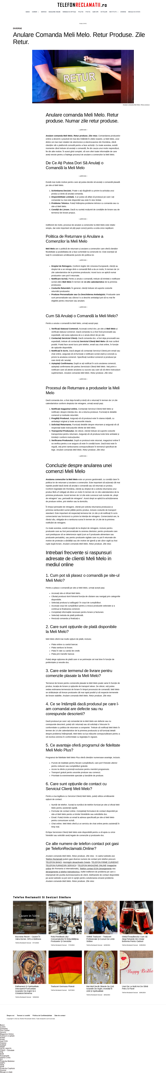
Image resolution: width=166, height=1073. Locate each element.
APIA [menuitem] (2, 1065)
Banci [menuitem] (2, 1025)
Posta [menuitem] (2, 1039)
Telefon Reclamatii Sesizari (23, 943)
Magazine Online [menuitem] (7, 1034)
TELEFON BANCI (54, 862)
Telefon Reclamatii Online (28, 1019)
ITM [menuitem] (1, 1052)
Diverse (123, 12)
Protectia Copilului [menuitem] (7, 1068)
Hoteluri (104, 12)
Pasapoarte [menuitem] (4, 1056)
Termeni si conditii (23, 1015)
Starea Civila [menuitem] (5, 1058)
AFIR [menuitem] (2, 1067)
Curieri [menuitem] (2, 1027)
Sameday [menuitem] (4, 1029)
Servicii (43, 12)
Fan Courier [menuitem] (5, 1030)
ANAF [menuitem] (2, 1047)
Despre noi (10, 1015)
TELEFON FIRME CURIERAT (104, 862)
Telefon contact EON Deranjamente (96, 868)
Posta (88, 12)
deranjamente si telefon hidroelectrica (62, 872)
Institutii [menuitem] (3, 1045)
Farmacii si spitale (69, 12)
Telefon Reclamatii (54, 859)
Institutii (113, 12)
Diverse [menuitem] (3, 1070)
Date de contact (60, 1015)
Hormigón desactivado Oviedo (76, 862)
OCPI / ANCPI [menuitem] (5, 1048)
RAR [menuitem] (2, 1054)
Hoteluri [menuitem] (3, 1043)
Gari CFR (95, 12)
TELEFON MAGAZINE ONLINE (92, 865)
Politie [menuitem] (2, 1038)
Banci (28, 12)
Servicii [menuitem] (3, 1032)
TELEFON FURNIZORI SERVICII (61, 865)
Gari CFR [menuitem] (4, 1041)
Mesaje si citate (134, 12)
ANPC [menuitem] (2, 1063)
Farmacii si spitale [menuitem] (7, 1036)
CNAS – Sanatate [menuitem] (7, 1050)
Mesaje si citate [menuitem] (6, 1072)
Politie (80, 12)
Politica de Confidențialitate (42, 1015)
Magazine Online (54, 12)
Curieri (34, 12)
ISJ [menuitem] (1, 1059)
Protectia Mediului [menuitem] (7, 1061)
